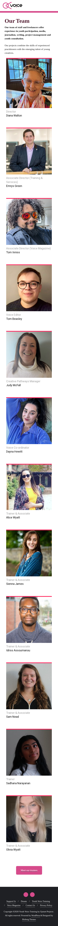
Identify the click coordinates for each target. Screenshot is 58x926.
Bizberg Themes (29, 919)
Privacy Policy (46, 905)
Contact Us (30, 905)
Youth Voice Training (41, 901)
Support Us (11, 901)
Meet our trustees (29, 870)
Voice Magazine (14, 905)
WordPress (35, 915)
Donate (24, 901)
